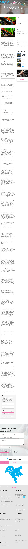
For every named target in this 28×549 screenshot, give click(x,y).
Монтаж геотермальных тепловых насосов (5, 531)
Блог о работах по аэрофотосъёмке (20, 27)
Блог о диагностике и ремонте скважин (21, 38)
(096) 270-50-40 (17, 2)
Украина (23, 462)
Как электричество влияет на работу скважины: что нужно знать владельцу (24, 54)
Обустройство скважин (18, 513)
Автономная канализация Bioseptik (19, 511)
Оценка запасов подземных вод (19, 494)
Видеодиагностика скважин (4, 506)
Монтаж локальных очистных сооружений (20, 509)
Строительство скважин (18, 497)
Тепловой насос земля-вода (4, 529)
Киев (5, 462)
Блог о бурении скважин (7, 27)
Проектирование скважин (19, 490)
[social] (12, 2)
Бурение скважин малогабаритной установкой (6, 519)
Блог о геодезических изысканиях (22, 33)
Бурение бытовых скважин (3, 518)
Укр (25, 3)
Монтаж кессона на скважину (18, 515)
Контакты (23, 3)
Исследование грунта (17, 531)
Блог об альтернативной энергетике (22, 29)
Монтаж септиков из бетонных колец (19, 504)
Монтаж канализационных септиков (19, 505)
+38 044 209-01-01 (16, 452)
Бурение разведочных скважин (4, 514)
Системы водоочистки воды (19, 542)
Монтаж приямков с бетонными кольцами (20, 514)
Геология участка (17, 529)
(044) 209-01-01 (16, 0)
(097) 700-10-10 (16, 1)
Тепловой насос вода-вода (3, 530)
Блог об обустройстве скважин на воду (22, 43)
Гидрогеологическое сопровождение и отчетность (6, 501)
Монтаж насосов (17, 518)
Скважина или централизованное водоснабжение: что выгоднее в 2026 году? (25, 59)
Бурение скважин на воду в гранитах (5, 520)
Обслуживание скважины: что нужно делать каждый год (24, 64)
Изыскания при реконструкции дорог (19, 536)
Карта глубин (2, 526)
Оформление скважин (4, 490)
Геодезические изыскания (4, 542)
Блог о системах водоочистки (21, 46)
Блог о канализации (20, 40)
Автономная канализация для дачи (19, 510)
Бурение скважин (3, 513)
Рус (27, 3)
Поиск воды (16, 530)
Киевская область (14, 462)
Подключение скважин (17, 521)
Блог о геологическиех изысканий (22, 35)
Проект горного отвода (3, 500)
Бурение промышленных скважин (4, 515)
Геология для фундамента (18, 535)
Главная (1, 3)
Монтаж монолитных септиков (18, 506)
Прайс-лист (14, 3)
